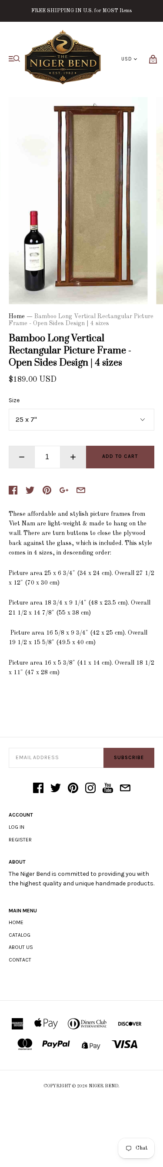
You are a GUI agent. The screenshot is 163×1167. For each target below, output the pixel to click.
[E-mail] (125, 789)
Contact (20, 960)
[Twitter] (55, 789)
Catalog (19, 935)
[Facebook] (38, 789)
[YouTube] (108, 789)
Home (17, 316)
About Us (21, 947)
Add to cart (120, 456)
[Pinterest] (73, 789)
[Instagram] (90, 789)
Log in (16, 827)
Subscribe (129, 757)
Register (20, 840)
